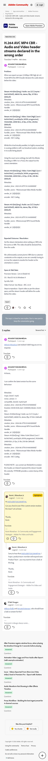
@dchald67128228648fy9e (16, 502)
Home (7, 11)
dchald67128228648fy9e (17, 64)
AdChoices (10, 758)
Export (7, 302)
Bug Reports (9, 13)
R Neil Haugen (13, 602)
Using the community (12, 746)
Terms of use (25, 746)
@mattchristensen (23, 608)
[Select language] (31, 5)
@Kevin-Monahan (10, 345)
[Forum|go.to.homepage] (18, 5)
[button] (4, 6)
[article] (24, 348)
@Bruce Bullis (9, 608)
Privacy (33, 746)
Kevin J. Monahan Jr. (16, 495)
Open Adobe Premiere (33, 26)
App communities (18, 11)
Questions (7, 653)
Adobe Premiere (33, 11)
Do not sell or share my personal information (19, 754)
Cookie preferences (11, 750)
